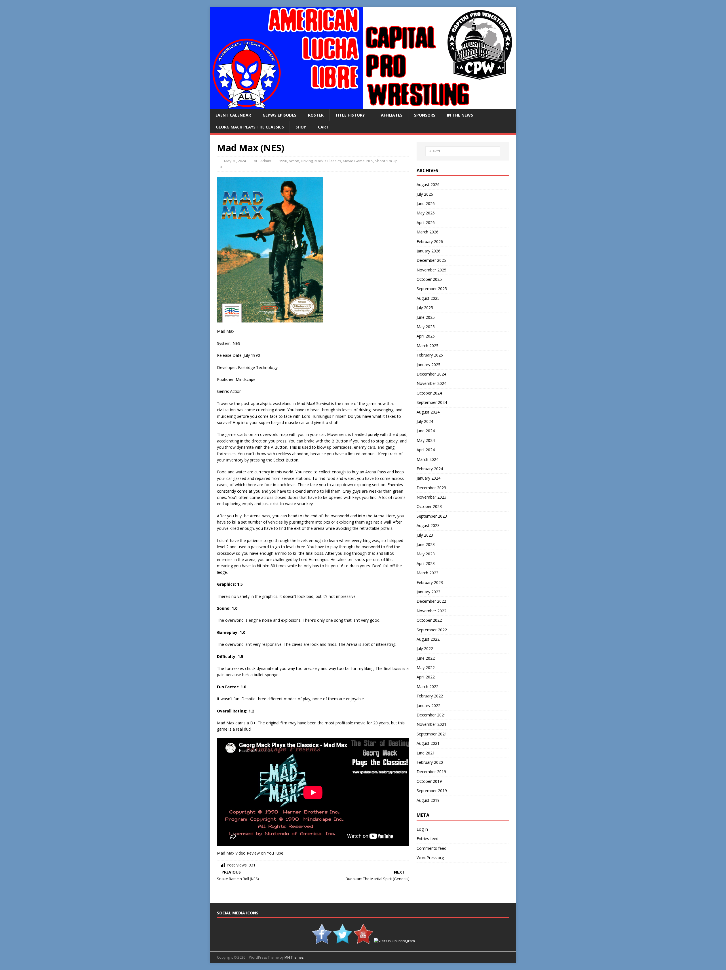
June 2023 (426, 544)
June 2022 (426, 658)
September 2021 (432, 734)
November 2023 (431, 497)
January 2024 (428, 478)
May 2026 (426, 213)
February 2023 (430, 582)
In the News (460, 115)
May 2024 (426, 440)
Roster (316, 115)
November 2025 (431, 270)
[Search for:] (463, 151)
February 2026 (430, 241)
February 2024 (430, 468)
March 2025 (427, 345)
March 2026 (427, 232)
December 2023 (431, 487)
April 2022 (426, 677)
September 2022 (432, 629)
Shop (301, 127)
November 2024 (431, 383)
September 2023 (432, 516)
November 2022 (431, 610)
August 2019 (428, 800)
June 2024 (426, 430)
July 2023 (425, 535)
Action (294, 160)
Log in (422, 829)
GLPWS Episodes (279, 115)
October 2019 (429, 781)
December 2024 (431, 374)
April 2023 (426, 563)
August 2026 (428, 184)
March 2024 (427, 459)
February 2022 (430, 696)
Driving (307, 160)
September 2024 (432, 402)
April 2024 (426, 449)
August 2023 (428, 525)
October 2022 (429, 620)
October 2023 (429, 506)
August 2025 (428, 298)
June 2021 (426, 753)
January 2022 (428, 705)
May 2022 (426, 667)
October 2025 (429, 279)
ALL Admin (262, 160)
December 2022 (431, 601)
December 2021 (431, 715)
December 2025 (431, 260)
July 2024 (425, 421)
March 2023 (427, 572)
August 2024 (428, 412)
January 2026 (428, 251)
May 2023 (426, 553)
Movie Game (354, 160)
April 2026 (426, 222)
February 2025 (430, 355)
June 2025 (426, 317)
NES (369, 160)
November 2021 (431, 724)
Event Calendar (233, 115)
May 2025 (426, 326)
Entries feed (427, 838)
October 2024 (429, 393)
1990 (283, 160)
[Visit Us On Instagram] (394, 940)
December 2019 (431, 771)
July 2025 (425, 307)
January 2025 (428, 364)
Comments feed (431, 848)
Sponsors (424, 115)
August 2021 (428, 743)
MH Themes (293, 957)
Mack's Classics (328, 160)
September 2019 (432, 790)
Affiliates (391, 115)
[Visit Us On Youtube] (363, 940)
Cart (323, 127)
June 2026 (426, 203)
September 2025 (432, 288)
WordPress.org (430, 857)
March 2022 (427, 686)
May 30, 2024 (235, 160)
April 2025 (426, 336)
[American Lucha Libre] (363, 106)
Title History (350, 115)
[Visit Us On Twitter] (342, 940)
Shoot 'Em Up (386, 160)
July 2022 (425, 648)
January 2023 (428, 591)
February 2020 (430, 762)
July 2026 (425, 194)
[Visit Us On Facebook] (321, 940)
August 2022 (428, 639)
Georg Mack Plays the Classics (250, 127)
